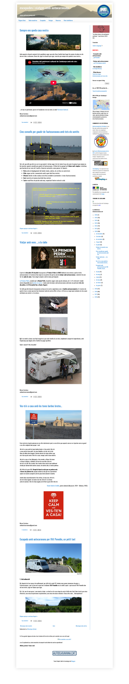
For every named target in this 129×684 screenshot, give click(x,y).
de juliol (98, 245)
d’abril (98, 277)
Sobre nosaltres (33, 20)
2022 (96, 226)
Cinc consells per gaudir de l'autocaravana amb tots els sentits (49, 132)
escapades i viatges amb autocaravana (44, 7)
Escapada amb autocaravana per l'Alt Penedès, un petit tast (47, 539)
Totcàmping (96, 169)
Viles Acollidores (68, 20)
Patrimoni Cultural (62, 110)
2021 (96, 228)
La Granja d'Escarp (97, 68)
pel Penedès (97, 57)
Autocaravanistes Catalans (99, 126)
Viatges (51, 20)
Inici (54, 626)
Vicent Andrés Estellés (53, 486)
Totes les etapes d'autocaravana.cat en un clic (100, 75)
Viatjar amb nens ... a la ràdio (33, 242)
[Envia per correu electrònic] (34, 122)
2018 (96, 291)
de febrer (98, 282)
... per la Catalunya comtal (99, 63)
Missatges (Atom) (31, 629)
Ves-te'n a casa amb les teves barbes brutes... (41, 406)
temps (102, 194)
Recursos (58, 20)
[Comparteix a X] (37, 122)
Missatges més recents (26, 626)
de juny (98, 272)
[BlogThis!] (36, 122)
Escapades (43, 20)
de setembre (99, 239)
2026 (96, 215)
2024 (96, 220)
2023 (96, 223)
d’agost (98, 242)
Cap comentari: (25, 122)
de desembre (99, 234)
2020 (96, 231)
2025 (96, 217)
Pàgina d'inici (22, 20)
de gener (98, 285)
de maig (98, 274)
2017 (96, 294)
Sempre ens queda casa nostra (34, 30)
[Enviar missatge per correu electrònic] (31, 122)
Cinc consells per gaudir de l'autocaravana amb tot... (102, 252)
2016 (96, 297)
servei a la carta (37, 283)
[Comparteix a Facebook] (39, 122)
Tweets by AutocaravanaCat (100, 91)
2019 (96, 289)
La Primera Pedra (24, 281)
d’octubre (98, 236)
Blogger (73, 661)
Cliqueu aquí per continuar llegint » (29, 228)
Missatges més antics (81, 626)
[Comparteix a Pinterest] (41, 122)
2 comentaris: (25, 530)
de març (98, 280)
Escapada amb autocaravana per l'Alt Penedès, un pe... (102, 266)
